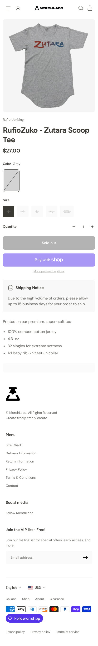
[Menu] (8, 8)
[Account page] (17, 8)
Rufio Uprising (13, 119)
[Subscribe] (85, 557)
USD (38, 587)
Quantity (10, 227)
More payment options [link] (49, 271)
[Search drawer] (80, 8)
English (11, 587)
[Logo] (49, 8)
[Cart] (89, 8)
